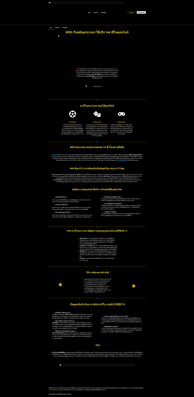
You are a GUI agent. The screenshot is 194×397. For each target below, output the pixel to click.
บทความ (96, 12)
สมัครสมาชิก (107, 279)
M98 (89, 12)
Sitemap (103, 12)
